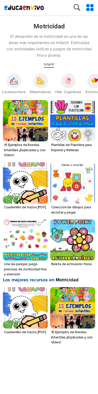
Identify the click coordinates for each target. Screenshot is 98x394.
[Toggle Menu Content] (90, 7)
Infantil (49, 64)
